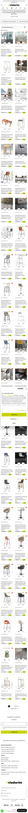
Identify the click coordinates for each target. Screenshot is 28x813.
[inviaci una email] (3, 8)
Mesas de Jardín (15, 761)
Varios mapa (13, 800)
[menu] (26, 5)
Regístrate (14, 732)
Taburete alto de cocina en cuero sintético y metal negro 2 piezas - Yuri (7, 471)
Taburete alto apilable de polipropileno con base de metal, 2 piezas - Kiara (7, 245)
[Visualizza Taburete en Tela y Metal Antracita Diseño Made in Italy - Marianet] (18, 380)
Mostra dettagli (20, 410)
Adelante (16, 706)
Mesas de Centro (4, 759)
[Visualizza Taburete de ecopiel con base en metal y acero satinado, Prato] (18, 182)
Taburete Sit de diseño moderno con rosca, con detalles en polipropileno (6, 108)
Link (4, 728)
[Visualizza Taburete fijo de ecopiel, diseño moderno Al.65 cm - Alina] (18, 129)
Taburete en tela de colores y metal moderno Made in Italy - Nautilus (20, 443)
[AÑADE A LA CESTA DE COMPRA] (4, 72)
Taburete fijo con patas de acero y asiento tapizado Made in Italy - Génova (7, 612)
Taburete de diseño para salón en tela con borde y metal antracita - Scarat (6, 274)
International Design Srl (8, 787)
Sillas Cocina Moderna (13, 765)
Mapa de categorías (14, 799)
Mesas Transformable (5, 761)
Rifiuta (14, 423)
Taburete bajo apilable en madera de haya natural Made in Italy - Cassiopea (7, 163)
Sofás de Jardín (22, 772)
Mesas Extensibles (6, 745)
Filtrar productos (7, 27)
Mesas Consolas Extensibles (7, 753)
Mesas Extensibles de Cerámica (8, 747)
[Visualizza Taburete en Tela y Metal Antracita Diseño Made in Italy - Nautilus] (18, 464)
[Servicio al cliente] (7, 8)
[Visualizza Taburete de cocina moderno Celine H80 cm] (18, 156)
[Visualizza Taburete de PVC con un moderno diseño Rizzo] (18, 72)
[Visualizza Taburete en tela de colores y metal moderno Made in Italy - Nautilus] (18, 435)
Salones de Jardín (14, 772)
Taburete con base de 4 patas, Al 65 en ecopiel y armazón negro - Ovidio (6, 190)
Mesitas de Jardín (5, 774)
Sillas (2, 763)
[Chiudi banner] (26, 388)
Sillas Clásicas (4, 765)
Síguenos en (4, 796)
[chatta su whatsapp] (2, 810)
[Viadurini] (13, 5)
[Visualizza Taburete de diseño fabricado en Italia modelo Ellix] (18, 43)
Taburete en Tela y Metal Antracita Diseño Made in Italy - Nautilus (21, 471)
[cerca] (1, 5)
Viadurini (3, 790)
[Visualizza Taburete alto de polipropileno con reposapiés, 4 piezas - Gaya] (18, 266)
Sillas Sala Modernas (5, 767)
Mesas (3, 755)
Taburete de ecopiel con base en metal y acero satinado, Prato (20, 190)
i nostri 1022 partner (9, 395)
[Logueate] (16, 8)
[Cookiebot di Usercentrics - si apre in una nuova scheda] (17, 389)
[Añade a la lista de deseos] (9, 43)
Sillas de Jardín (14, 767)
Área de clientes (6, 793)
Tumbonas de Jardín (5, 772)
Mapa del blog (22, 799)
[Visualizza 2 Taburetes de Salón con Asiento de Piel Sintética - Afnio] (18, 688)
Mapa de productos (6, 799)
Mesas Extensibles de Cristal (7, 751)
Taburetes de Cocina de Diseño (9, 21)
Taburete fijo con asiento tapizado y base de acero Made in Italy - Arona (20, 612)
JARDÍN (3, 770)
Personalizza (13, 418)
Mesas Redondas (5, 757)
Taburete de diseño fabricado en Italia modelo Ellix (21, 51)
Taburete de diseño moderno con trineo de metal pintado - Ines (6, 217)
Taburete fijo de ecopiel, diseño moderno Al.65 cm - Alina (21, 136)
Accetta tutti (14, 414)
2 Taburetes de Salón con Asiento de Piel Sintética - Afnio (21, 696)
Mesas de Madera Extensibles (7, 749)
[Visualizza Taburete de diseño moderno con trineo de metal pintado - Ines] (4, 209)
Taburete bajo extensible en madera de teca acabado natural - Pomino (7, 136)
